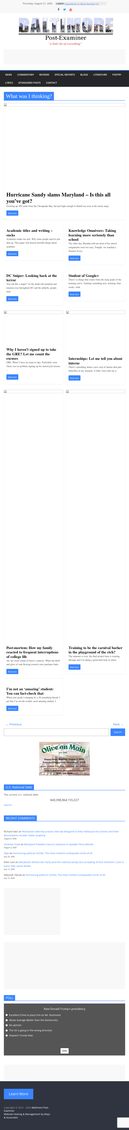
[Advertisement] (64, 57)
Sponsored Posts (29, 82)
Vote (64, 1050)
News (8, 74)
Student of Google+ (84, 275)
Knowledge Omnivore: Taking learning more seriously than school (92, 235)
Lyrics (9, 82)
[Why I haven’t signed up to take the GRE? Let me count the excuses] (33, 312)
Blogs (84, 74)
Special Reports (65, 74)
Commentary (25, 74)
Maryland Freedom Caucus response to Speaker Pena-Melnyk (58, 844)
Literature (100, 74)
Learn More (18, 1093)
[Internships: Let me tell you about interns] (95, 312)
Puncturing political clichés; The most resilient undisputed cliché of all (52, 853)
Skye (6, 853)
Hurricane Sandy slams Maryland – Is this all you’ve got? (58, 197)
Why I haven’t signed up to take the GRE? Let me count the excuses (31, 354)
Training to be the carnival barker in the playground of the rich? (95, 650)
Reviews (44, 74)
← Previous (14, 724)
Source (8, 804)
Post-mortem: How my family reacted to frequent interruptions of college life (32, 652)
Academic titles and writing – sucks (29, 233)
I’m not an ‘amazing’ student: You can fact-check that (29, 691)
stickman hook (12, 844)
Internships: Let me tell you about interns (95, 361)
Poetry (116, 74)
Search (118, 732)
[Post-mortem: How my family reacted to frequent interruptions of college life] (33, 392)
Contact (51, 82)
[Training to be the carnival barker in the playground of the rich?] (95, 392)
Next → (118, 724)
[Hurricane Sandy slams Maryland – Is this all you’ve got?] (64, 105)
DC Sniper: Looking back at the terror (31, 278)
